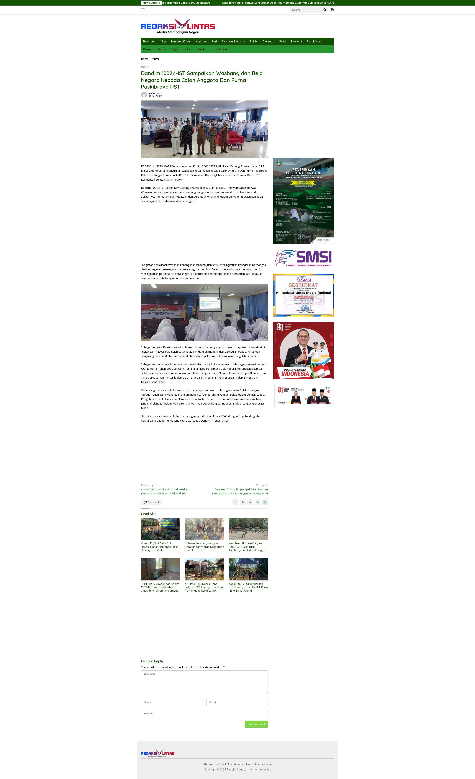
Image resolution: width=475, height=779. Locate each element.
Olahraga (268, 41)
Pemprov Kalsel (180, 41)
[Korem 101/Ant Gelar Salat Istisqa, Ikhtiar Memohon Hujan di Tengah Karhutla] (160, 529)
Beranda (148, 41)
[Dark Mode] (332, 10)
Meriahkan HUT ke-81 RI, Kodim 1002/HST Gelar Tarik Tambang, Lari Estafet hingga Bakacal (247, 547)
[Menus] (143, 10)
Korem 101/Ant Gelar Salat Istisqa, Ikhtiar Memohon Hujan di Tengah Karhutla (159, 547)
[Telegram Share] (257, 502)
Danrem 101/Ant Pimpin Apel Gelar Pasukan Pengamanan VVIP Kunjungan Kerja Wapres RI (240, 489)
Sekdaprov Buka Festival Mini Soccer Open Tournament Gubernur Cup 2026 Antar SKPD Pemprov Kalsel (240, 2)
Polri (214, 41)
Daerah (147, 49)
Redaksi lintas (156, 93)
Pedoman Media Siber (247, 764)
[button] (324, 10)
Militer (162, 41)
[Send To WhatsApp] (265, 502)
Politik (253, 41)
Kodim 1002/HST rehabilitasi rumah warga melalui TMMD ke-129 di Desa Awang (248, 587)
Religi (282, 41)
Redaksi (209, 764)
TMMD (188, 49)
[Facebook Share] (235, 502)
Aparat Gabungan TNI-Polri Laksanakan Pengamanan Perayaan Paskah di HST (165, 489)
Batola (162, 49)
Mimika (202, 49)
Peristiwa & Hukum (233, 41)
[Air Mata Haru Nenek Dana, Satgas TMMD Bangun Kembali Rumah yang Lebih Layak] (204, 569)
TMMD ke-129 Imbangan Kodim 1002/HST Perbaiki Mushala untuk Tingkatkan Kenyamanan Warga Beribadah (160, 587)
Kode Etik (224, 764)
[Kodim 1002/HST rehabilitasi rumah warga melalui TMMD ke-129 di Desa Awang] (248, 569)
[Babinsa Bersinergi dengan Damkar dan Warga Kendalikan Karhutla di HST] (204, 529)
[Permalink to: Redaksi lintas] (144, 94)
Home (268, 764)
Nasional (201, 41)
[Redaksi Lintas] (178, 25)
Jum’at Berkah (221, 49)
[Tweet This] (242, 502)
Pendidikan (314, 41)
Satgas (175, 49)
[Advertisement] (204, 233)
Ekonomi (296, 41)
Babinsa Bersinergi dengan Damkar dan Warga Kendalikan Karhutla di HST (204, 547)
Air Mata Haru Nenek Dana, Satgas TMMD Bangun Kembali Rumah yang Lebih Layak (204, 587)
